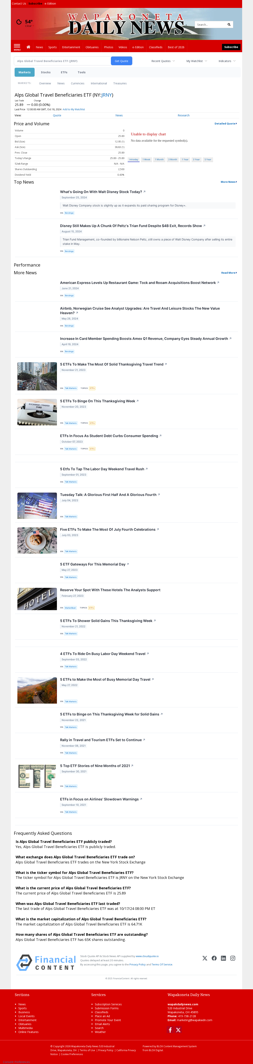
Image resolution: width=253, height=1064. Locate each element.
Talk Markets (70, 388)
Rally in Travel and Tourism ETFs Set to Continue (102, 740)
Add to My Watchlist (74, 109)
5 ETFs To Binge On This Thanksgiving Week (99, 401)
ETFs (64, 72)
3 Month (172, 159)
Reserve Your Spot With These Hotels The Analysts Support (110, 590)
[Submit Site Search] (229, 24)
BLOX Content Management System (177, 1046)
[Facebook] (214, 962)
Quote (57, 115)
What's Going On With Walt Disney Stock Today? (103, 192)
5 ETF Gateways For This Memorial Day (94, 564)
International (99, 83)
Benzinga (69, 213)
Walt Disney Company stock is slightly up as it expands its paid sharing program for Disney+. (125, 205)
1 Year (185, 159)
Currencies (77, 83)
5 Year (208, 159)
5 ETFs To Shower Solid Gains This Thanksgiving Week (108, 621)
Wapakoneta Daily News (84, 1046)
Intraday (133, 159)
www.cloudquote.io (147, 956)
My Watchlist (194, 61)
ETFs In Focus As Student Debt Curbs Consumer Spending (111, 436)
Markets (25, 72)
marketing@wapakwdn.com (194, 1020)
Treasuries (120, 83)
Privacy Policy (137, 964)
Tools (82, 72)
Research (184, 115)
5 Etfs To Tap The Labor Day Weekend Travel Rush (104, 469)
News (61, 83)
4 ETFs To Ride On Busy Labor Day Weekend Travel (104, 654)
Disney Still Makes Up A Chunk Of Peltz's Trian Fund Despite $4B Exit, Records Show (133, 226)
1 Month (159, 159)
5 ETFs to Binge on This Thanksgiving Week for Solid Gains (111, 714)
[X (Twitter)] (205, 962)
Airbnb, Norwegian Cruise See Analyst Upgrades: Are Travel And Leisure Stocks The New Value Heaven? (140, 310)
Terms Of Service (162, 964)
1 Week (146, 159)
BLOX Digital (156, 1050)
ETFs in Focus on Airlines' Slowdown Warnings (101, 799)
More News (228, 182)
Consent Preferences (16, 1062)
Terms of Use (87, 1050)
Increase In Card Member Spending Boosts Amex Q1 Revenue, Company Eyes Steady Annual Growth (146, 338)
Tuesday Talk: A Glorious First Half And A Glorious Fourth (110, 495)
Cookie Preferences (72, 1054)
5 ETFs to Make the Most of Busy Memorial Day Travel (107, 679)
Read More (228, 272)
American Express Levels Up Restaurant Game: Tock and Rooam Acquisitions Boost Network (140, 283)
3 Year (196, 159)
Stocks (46, 72)
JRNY (107, 94)
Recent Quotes (161, 61)
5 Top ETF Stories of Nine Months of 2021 (97, 766)
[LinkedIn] (223, 962)
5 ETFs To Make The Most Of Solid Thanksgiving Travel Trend (113, 364)
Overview (45, 83)
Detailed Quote (225, 123)
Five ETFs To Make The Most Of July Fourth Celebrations (109, 529)
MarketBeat (70, 608)
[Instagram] (233, 962)
